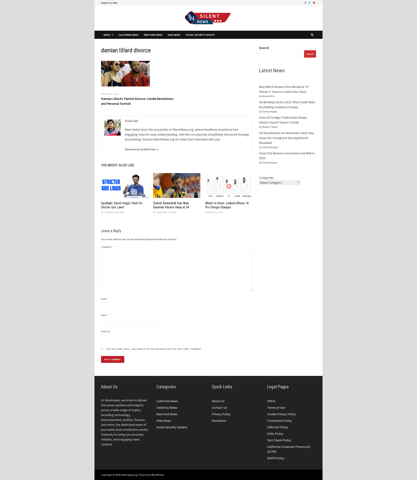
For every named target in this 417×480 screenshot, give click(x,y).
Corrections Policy (279, 420)
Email (105, 315)
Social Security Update (200, 34)
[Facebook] (306, 2)
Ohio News (174, 34)
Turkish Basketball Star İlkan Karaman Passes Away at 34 (171, 205)
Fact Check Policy (279, 440)
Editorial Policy (277, 427)
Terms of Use (276, 407)
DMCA (271, 401)
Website (106, 331)
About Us (218, 401)
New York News (153, 34)
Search (264, 48)
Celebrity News (166, 407)
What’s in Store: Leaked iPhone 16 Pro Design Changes (227, 205)
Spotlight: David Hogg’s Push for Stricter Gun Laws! (121, 205)
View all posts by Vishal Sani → (141, 149)
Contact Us (219, 407)
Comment (107, 247)
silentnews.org (129, 474)
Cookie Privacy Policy (281, 414)
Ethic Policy (275, 434)
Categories (266, 178)
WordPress (158, 474)
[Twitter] (310, 2)
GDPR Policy (275, 458)
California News (128, 34)
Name (105, 298)
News (107, 34)
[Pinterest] (314, 2)
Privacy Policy (221, 414)
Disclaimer (219, 420)
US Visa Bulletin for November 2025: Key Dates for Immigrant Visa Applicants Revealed (286, 138)
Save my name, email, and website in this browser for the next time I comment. (154, 349)
